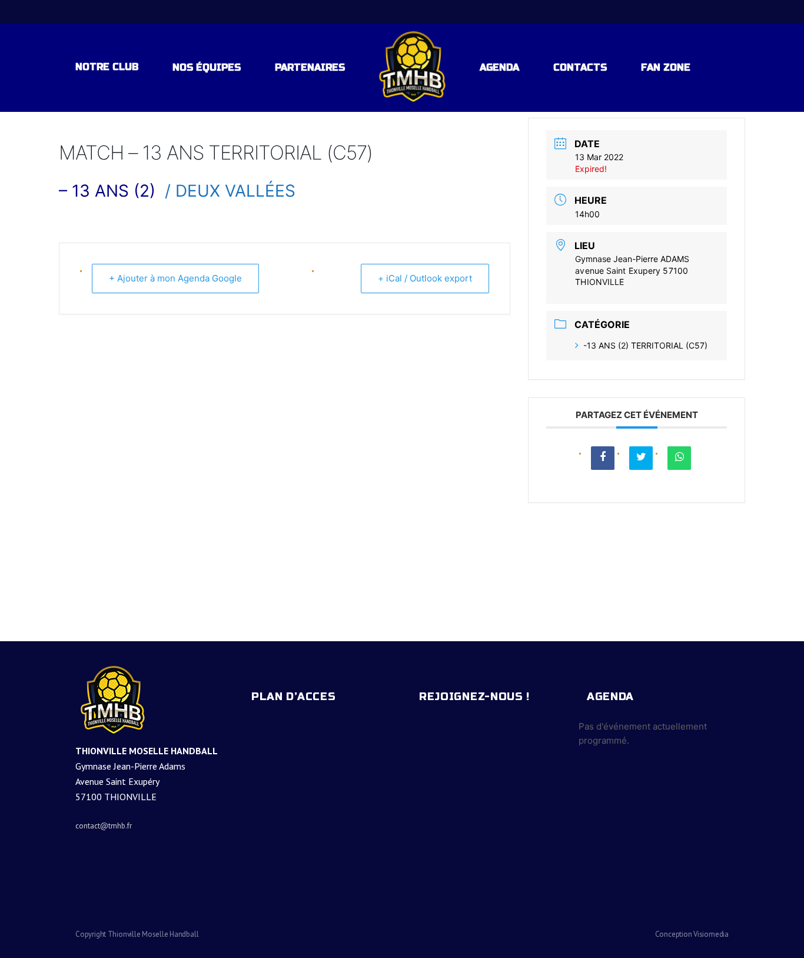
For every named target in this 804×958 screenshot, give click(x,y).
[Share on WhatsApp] (679, 458)
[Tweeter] (641, 458)
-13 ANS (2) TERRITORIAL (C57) (645, 345)
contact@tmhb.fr (103, 826)
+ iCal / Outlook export (425, 278)
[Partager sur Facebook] (602, 458)
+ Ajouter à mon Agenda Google (175, 278)
